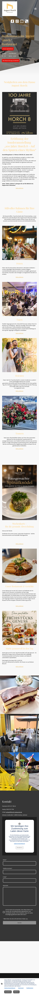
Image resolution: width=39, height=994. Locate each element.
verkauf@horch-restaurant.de (14, 812)
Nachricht (5, 885)
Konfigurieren (29, 988)
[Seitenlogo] (9, 8)
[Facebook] (12, 21)
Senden (20, 923)
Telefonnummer (7, 868)
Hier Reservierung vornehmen (11, 60)
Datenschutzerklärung (19, 843)
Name (5, 860)
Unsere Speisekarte (8, 49)
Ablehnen (16, 991)
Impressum (21, 988)
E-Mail (5, 877)
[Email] (21, 21)
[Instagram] (17, 21)
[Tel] (26, 21)
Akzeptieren (19, 847)
